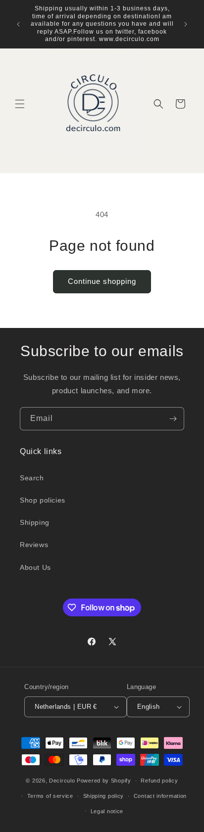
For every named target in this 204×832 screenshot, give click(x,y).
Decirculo (62, 781)
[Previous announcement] (18, 24)
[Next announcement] (186, 24)
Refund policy (159, 781)
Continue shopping (102, 281)
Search (32, 478)
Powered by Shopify (104, 781)
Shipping (35, 522)
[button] (20, 104)
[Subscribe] (173, 418)
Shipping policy (103, 796)
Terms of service (50, 796)
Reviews (34, 545)
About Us (35, 567)
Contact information (160, 796)
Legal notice (107, 811)
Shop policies (42, 500)
